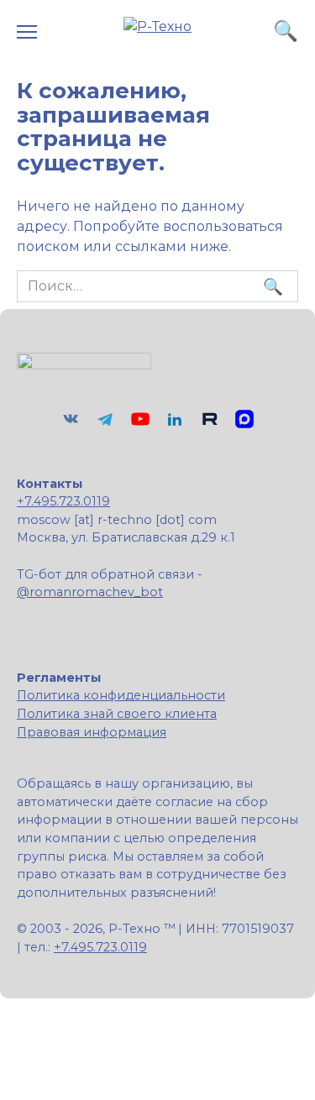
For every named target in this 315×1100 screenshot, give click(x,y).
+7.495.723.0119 (63, 501)
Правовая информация (91, 732)
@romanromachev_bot (90, 592)
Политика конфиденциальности (121, 695)
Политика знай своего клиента (117, 713)
